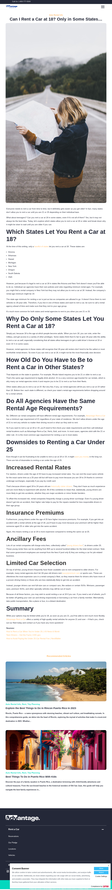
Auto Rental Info (56, 15)
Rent (24, 704)
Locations (12, 849)
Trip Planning (33, 704)
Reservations (13, 836)
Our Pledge (12, 843)
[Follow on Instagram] (8, 871)
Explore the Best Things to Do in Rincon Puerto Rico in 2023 (41, 708)
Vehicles (11, 855)
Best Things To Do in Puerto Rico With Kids (31, 776)
